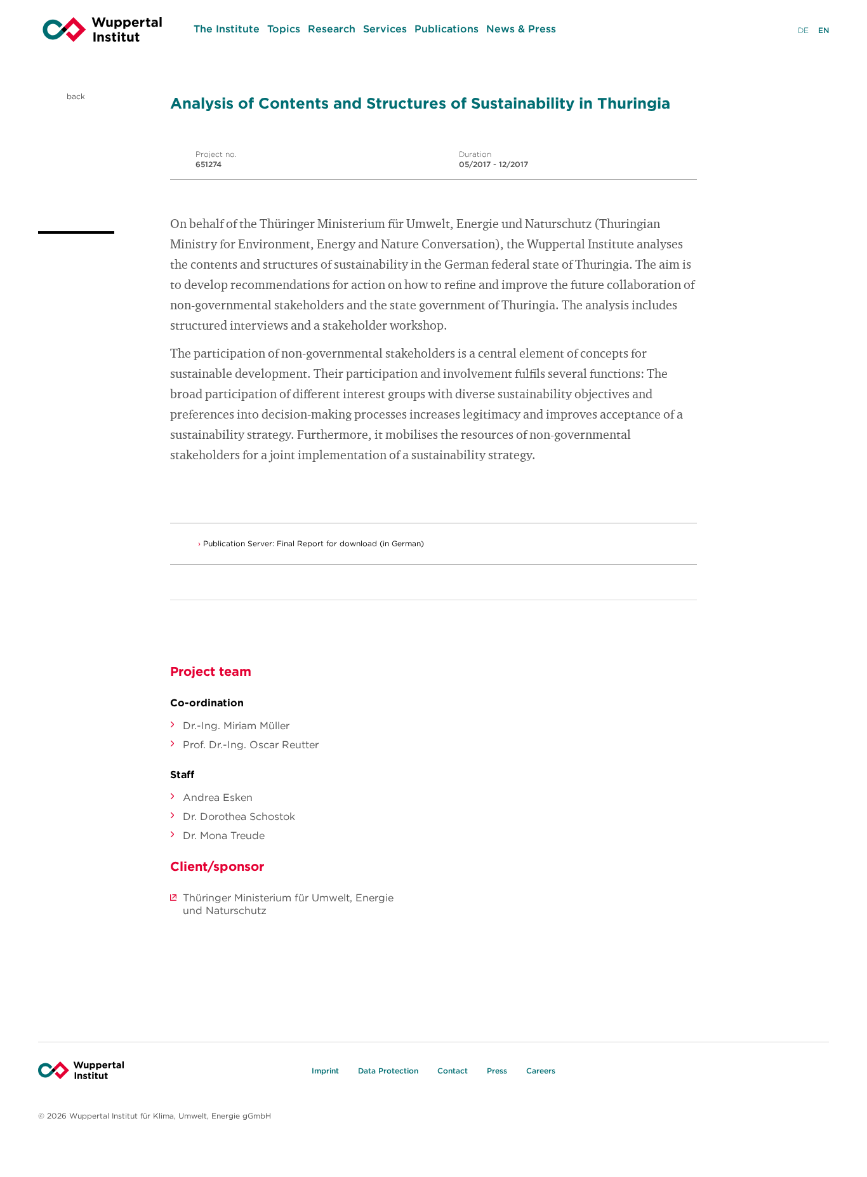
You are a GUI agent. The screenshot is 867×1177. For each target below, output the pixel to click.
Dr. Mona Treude (224, 835)
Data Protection (388, 1070)
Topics (283, 28)
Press (497, 1070)
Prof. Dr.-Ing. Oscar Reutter (251, 744)
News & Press (521, 28)
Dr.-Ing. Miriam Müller (236, 725)
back (74, 96)
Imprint (325, 1070)
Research (331, 28)
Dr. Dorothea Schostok (239, 816)
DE (803, 30)
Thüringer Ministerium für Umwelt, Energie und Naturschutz (288, 904)
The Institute (227, 28)
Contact (452, 1070)
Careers (540, 1070)
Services (385, 28)
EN (823, 30)
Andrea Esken (218, 797)
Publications (446, 28)
